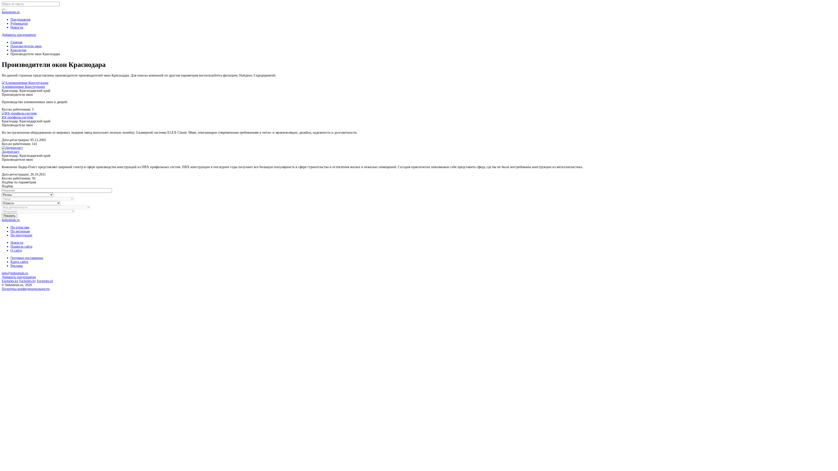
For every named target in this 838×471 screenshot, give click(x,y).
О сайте (16, 250)
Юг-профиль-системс (18, 117)
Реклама (16, 266)
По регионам (20, 231)
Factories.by (27, 281)
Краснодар (18, 50)
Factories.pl (45, 281)
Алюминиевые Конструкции (23, 87)
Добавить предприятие (19, 35)
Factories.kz (10, 281)
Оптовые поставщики (26, 258)
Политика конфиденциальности (26, 289)
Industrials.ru (11, 12)
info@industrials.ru (15, 273)
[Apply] (3, 9)
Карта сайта (19, 262)
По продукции (21, 235)
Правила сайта (21, 246)
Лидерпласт (10, 152)
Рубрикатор (19, 23)
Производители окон (26, 46)
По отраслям (19, 227)
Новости (16, 27)
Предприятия (20, 19)
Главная (16, 42)
